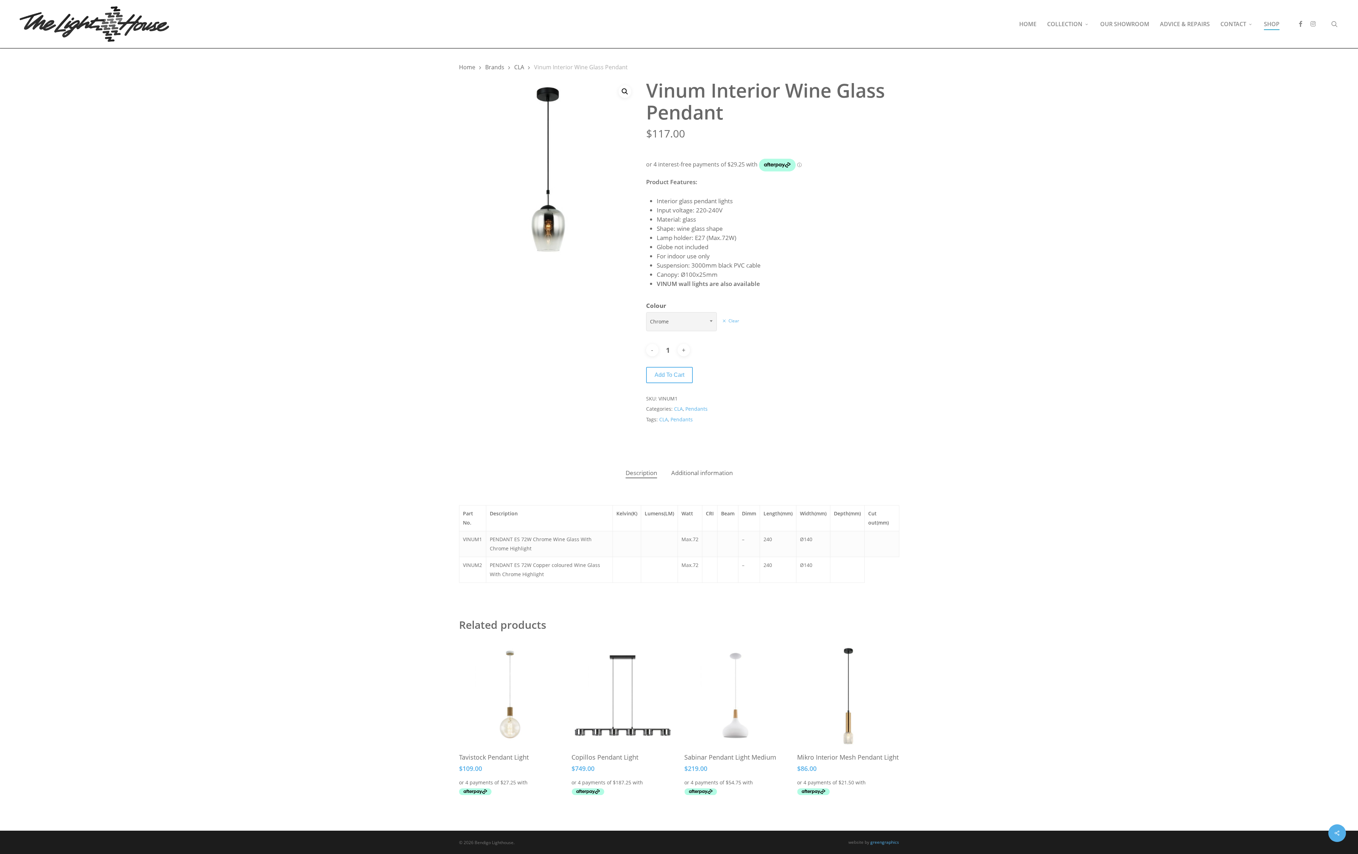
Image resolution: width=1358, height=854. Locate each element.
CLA (519, 67)
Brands (494, 67)
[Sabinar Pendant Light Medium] (735, 695)
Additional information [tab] (702, 473)
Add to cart (669, 375)
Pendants (696, 408)
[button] (625, 91)
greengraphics (884, 842)
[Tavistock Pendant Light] (510, 695)
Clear (734, 320)
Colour (656, 306)
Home (467, 67)
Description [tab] (641, 473)
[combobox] (681, 321)
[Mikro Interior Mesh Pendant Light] (848, 695)
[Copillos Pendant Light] (622, 695)
